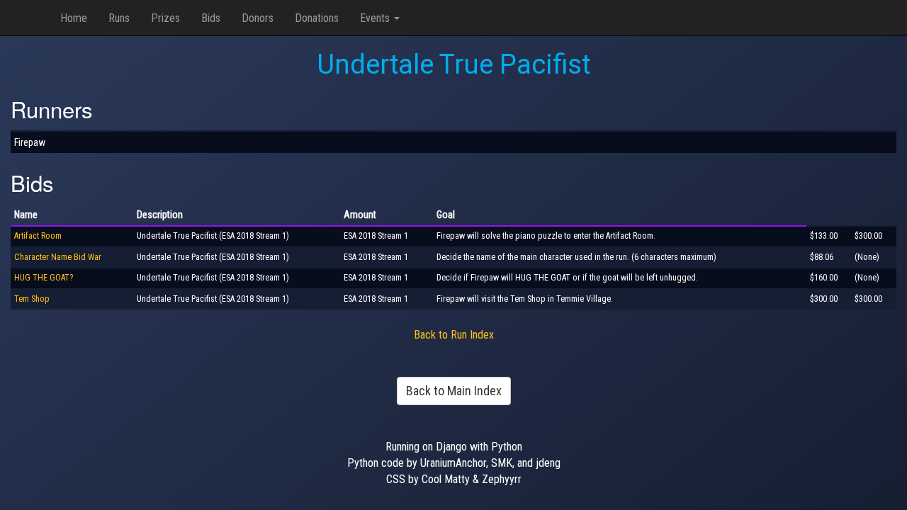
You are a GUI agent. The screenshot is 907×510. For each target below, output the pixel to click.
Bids (210, 18)
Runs (119, 18)
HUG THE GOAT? (43, 278)
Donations (317, 18)
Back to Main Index (454, 390)
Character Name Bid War (57, 257)
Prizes (165, 18)
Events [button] (376, 18)
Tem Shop (32, 299)
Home (73, 18)
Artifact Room (38, 236)
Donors (258, 18)
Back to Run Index (454, 334)
